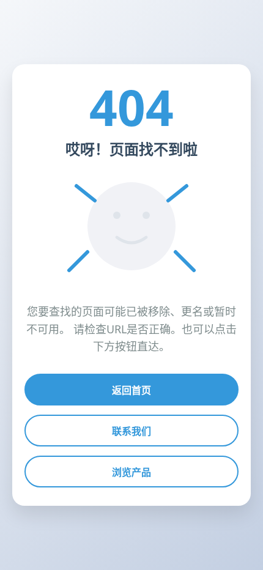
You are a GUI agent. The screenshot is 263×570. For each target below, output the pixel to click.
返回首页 (131, 390)
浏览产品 (131, 472)
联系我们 (131, 431)
